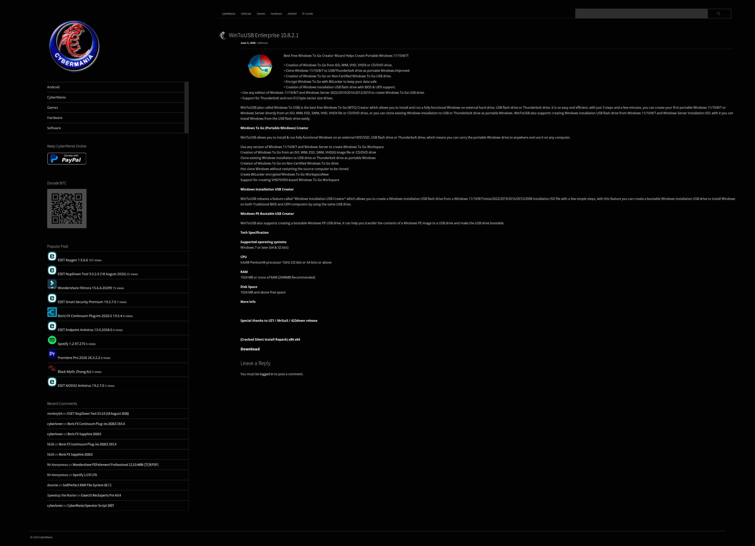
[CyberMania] (74, 72)
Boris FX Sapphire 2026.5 (84, 434)
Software (246, 13)
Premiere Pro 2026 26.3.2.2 (79, 357)
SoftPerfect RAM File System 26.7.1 (87, 485)
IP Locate (307, 13)
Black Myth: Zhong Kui (74, 371)
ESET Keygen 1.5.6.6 (73, 260)
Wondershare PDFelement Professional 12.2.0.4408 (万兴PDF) (116, 464)
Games (261, 13)
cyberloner (55, 424)
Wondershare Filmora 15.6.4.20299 (85, 288)
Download (250, 349)
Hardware (276, 13)
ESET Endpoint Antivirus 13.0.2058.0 (85, 329)
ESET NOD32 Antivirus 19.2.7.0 (81, 385)
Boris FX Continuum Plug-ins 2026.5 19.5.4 (90, 315)
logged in (266, 374)
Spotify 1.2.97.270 (71, 343)
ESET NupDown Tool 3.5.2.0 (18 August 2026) (92, 274)
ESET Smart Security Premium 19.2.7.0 (87, 302)
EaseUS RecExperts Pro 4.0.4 (101, 495)
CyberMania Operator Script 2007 (90, 505)
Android (292, 13)
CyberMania (228, 13)
